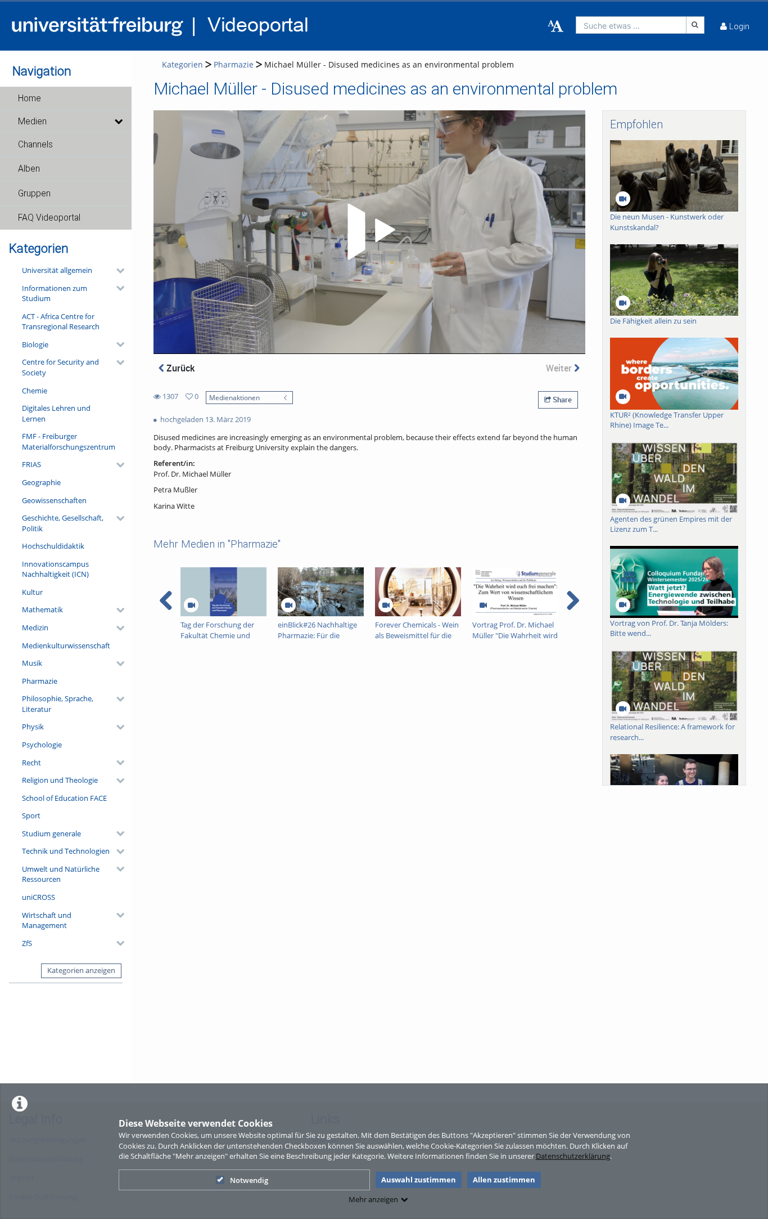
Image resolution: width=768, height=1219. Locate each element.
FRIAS (31, 464)
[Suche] (695, 25)
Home (29, 98)
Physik (33, 726)
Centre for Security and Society (60, 367)
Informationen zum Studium (54, 293)
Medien (32, 121)
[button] (66, 98)
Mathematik (42, 609)
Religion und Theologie (60, 780)
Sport (31, 815)
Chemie (34, 391)
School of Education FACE (64, 798)
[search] (631, 25)
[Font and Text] (555, 26)
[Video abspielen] (369, 232)
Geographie (41, 482)
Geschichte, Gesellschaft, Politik (62, 523)
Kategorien (182, 64)
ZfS (27, 943)
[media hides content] (118, 121)
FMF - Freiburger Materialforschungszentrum (68, 441)
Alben (29, 169)
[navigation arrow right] (573, 600)
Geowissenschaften (54, 500)
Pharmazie (39, 681)
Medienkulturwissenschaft (66, 645)
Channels (35, 145)
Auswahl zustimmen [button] (418, 1180)
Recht (31, 763)
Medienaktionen (234, 397)
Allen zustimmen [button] (504, 1180)
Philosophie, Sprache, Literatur (57, 703)
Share (561, 400)
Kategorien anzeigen (81, 970)
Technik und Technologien (66, 851)
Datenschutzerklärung (573, 1156)
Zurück (179, 368)
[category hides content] (117, 271)
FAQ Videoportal (49, 218)
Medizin (35, 627)
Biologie (35, 344)
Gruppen (34, 194)
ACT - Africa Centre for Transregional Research (61, 321)
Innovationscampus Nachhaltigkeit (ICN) (55, 569)
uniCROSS (38, 897)
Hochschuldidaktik (53, 546)
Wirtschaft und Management (46, 920)
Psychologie (42, 745)
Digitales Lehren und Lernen (56, 413)
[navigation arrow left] (166, 600)
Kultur (32, 592)
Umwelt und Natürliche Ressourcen (61, 874)
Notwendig (249, 1180)
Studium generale (51, 833)
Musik (32, 663)
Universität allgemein (57, 270)
